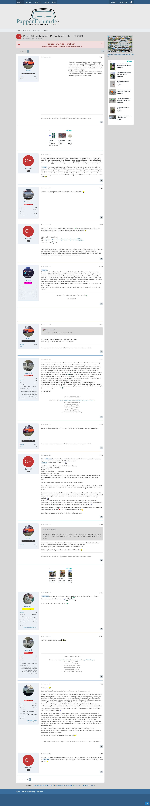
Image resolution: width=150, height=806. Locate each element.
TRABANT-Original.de (88, 785)
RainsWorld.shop (39, 785)
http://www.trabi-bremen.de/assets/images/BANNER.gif (76, 400)
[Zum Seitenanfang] (147, 803)
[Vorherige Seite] (17, 51)
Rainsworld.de (60, 785)
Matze (44, 167)
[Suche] (131, 2)
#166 (101, 325)
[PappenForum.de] (75, 16)
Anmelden (114, 2)
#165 (101, 266)
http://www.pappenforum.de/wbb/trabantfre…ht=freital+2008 (63, 241)
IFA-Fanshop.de (50, 785)
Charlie (45, 270)
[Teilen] (103, 51)
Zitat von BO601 (50, 330)
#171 (101, 592)
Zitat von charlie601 (51, 529)
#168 (101, 424)
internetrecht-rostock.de (73, 785)
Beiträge (22, 76)
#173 (101, 684)
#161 (101, 57)
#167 (101, 359)
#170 (101, 524)
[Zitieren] (101, 122)
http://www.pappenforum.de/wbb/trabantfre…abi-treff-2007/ (63, 239)
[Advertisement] (54, 86)
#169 (101, 455)
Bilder (21, 78)
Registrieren (123, 2)
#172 (101, 636)
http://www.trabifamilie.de (29, 627)
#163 (101, 188)
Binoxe (45, 463)
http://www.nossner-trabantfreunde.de (32, 721)
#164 (101, 225)
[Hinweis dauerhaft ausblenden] (102, 43)
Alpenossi (46, 596)
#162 (101, 154)
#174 (101, 754)
